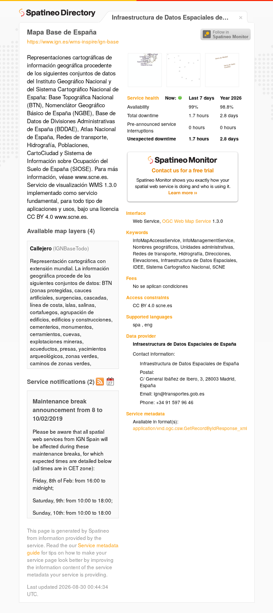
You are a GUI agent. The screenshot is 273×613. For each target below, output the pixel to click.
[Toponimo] (222, 85)
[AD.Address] (183, 85)
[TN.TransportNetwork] (145, 85)
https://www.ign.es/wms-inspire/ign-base (73, 41)
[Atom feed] (101, 387)
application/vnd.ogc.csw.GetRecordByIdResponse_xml (190, 428)
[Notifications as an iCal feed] (111, 387)
